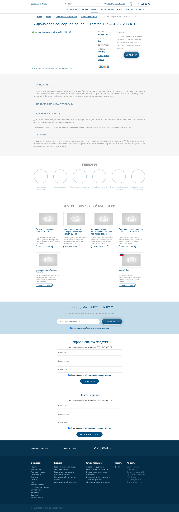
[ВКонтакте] (100, 67)
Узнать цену (131, 55)
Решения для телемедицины (64, 472)
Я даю (90, 328)
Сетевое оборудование (94, 479)
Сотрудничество (36, 490)
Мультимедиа (90, 474)
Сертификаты (36, 474)
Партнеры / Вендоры (38, 472)
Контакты (140, 9)
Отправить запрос (89, 434)
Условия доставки (103, 56)
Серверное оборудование (95, 467)
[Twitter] (102, 67)
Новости (34, 467)
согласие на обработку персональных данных (93, 328)
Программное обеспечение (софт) (98, 477)
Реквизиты (35, 492)
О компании (72, 9)
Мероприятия (36, 469)
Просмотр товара (44, 247)
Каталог (94, 9)
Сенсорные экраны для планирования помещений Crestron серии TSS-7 (101, 231)
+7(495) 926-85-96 (141, 3)
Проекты (129, 9)
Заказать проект (107, 9)
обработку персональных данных (98, 375)
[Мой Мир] (108, 67)
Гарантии (101, 60)
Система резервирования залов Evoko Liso (46, 230)
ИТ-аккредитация (37, 497)
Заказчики (34, 477)
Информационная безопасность (65, 482)
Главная (39, 16)
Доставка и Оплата (37, 485)
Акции (33, 482)
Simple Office (124, 270)
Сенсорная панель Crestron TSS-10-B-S (46, 271)
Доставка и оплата (48, 113)
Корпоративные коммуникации (66, 16)
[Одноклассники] (105, 67)
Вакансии (34, 495)
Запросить (111, 321)
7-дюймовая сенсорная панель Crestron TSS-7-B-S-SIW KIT (131, 230)
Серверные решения (61, 469)
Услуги (119, 9)
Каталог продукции (94, 463)
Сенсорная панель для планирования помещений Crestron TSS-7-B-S (74, 231)
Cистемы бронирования (89, 16)
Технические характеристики (54, 104)
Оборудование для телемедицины (98, 482)
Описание (42, 85)
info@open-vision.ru (116, 3)
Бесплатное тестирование (40, 487)
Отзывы (34, 479)
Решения (84, 9)
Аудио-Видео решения (62, 474)
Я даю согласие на (90, 375)
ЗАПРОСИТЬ (89, 381)
